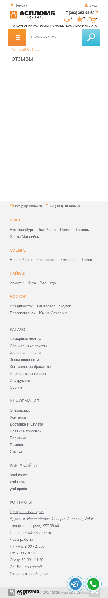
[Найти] (91, 37)
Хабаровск (46, 306)
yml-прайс (18, 489)
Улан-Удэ (48, 283)
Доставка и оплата (81, 25)
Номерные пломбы (26, 339)
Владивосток (21, 306)
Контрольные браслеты (30, 366)
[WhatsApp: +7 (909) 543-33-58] (93, 584)
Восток (18, 296)
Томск (87, 260)
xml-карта (18, 482)
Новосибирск (21, 260)
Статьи (16, 452)
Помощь (57, 25)
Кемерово (68, 260)
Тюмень (82, 230)
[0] (67, 19)
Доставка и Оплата (26, 424)
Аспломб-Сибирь (25, 50)
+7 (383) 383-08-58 (79, 13)
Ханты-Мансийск (24, 236)
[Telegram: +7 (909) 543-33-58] (75, 584)
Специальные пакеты (28, 346)
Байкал (17, 273)
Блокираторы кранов (28, 373)
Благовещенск (22, 313)
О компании (22, 25)
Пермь (65, 230)
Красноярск (46, 260)
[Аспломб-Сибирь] (33, 17)
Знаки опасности (24, 360)
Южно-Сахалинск (54, 313)
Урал (15, 220)
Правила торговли (25, 431)
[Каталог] (17, 37)
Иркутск (17, 283)
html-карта (19, 475)
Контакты (41, 25)
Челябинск (46, 230)
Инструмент (20, 380)
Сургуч (16, 387)
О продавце (20, 410)
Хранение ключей (25, 353)
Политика (18, 438)
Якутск (65, 306)
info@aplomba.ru (28, 206)
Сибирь (18, 250)
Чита (32, 283)
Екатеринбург (21, 230)
